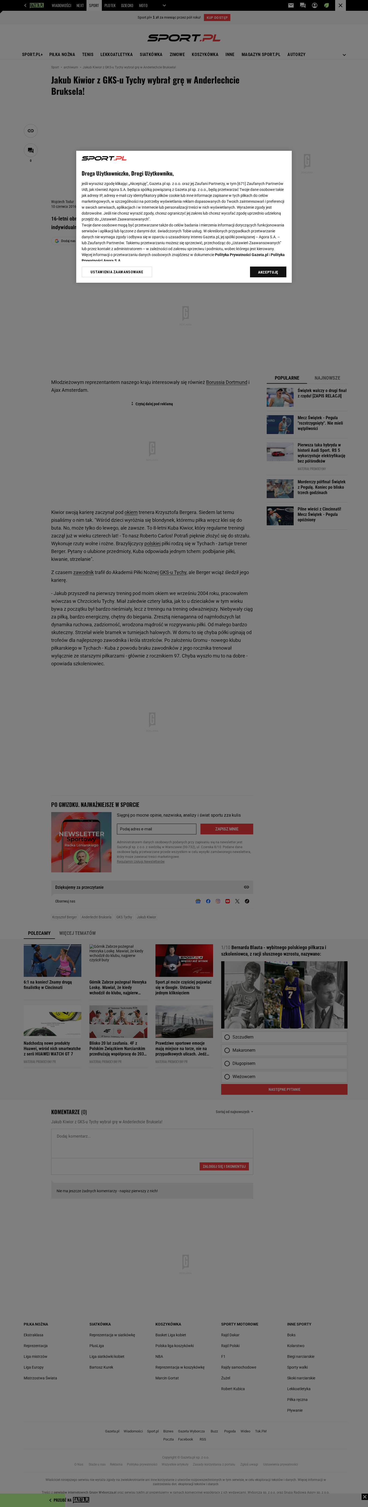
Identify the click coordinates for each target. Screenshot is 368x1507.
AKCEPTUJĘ (268, 272)
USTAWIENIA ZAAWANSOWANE (117, 272)
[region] (184, 217)
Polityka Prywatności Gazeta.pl (241, 255)
